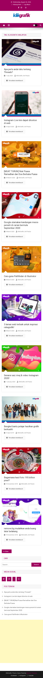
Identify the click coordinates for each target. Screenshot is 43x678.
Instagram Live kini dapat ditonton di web (18, 596)
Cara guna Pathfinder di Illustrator (20, 276)
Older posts (8, 551)
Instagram (22, 675)
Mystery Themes (32, 673)
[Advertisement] (21, 641)
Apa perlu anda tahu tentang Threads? (17, 592)
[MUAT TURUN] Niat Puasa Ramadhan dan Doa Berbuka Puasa (20, 602)
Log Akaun (27, 4)
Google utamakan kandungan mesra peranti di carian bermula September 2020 (21, 225)
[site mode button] (35, 25)
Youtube (30, 675)
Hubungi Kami (17, 4)
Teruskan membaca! (16, 80)
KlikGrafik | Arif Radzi (23, 75)
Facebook (14, 675)
